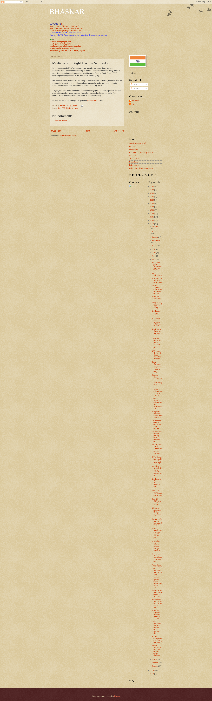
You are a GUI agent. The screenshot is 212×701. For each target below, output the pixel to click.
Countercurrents (93, 100)
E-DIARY (132, 146)
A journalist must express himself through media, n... (156, 545)
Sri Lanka (75, 108)
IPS (59, 108)
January (155, 666)
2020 (152, 186)
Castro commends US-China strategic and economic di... (156, 627)
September (156, 241)
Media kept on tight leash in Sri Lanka (157, 280)
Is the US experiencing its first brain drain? (157, 639)
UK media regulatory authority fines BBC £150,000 (156, 614)
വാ (51, 39)
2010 (152, 220)
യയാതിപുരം (134, 149)
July (154, 249)
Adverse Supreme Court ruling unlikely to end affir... (157, 289)
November (155, 232)
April (154, 259)
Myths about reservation (156, 297)
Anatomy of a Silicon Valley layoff (157, 446)
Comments (136, 88)
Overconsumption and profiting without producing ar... (157, 436)
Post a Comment (61, 121)
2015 (152, 203)
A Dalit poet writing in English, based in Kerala (66, 31)
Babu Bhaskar (134, 165)
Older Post (119, 131)
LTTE (63, 108)
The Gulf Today (134, 159)
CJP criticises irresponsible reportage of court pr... (157, 460)
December (155, 227)
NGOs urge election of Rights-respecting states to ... (157, 355)
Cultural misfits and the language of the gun (157, 522)
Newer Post (55, 131)
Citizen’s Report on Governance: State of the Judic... (157, 391)
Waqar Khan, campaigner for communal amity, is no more (157, 569)
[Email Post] (82, 106)
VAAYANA (133, 156)
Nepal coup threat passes (156, 313)
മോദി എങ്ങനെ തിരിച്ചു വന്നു (60, 44)
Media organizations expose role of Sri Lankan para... (157, 533)
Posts (134, 84)
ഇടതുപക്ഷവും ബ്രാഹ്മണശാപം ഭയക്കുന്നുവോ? (68, 50)
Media (68, 108)
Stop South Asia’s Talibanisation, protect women (157, 266)
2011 (152, 217)
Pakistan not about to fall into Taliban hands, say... (157, 603)
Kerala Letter (133, 162)
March (154, 659)
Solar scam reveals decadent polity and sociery (66, 28)
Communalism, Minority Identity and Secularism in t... (157, 557)
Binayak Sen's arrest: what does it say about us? (157, 593)
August (155, 246)
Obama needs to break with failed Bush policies (157, 424)
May (154, 256)
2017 (152, 197)
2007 (152, 674)
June (154, 253)
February (155, 663)
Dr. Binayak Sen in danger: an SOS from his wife (156, 322)
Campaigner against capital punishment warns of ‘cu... (157, 582)
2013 (152, 210)
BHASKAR (67, 11)
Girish (134, 104)
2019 (152, 190)
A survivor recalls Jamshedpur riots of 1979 (157, 493)
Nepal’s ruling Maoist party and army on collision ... (157, 332)
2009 (152, 224)
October (155, 237)
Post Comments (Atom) (68, 136)
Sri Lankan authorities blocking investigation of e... (157, 512)
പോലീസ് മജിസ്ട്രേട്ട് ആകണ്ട (60, 42)
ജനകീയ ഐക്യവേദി (137, 143)
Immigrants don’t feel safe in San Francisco (157, 414)
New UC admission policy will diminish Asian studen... (156, 650)
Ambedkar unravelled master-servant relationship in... (157, 471)
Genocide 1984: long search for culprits (156, 502)
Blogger (117, 696)
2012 (152, 214)
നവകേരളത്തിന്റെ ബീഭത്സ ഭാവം (61, 48)
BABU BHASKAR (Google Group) (141, 153)
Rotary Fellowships (157, 274)
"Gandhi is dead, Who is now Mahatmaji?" (64, 26)
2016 (152, 200)
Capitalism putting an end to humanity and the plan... (156, 343)
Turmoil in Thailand (155, 453)
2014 (152, 207)
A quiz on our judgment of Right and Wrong (157, 305)
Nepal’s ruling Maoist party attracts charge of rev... (157, 483)
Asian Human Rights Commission (141, 168)
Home (87, 131)
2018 (152, 193)
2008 (152, 670)
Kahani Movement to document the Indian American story (157, 366)
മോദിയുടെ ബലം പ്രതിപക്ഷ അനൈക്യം (65, 46)
